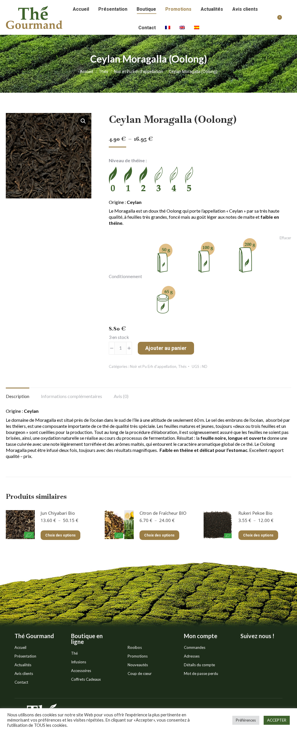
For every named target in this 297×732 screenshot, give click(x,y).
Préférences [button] (246, 720)
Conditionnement (125, 276)
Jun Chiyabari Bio (58, 513)
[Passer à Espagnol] (196, 28)
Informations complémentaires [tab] (71, 396)
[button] (83, 121)
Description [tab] (17, 396)
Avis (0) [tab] (121, 396)
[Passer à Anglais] (182, 28)
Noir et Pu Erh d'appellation (153, 366)
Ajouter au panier (165, 348)
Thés (182, 366)
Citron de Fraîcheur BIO (163, 513)
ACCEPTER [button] (276, 720)
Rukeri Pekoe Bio (255, 513)
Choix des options (60, 535)
